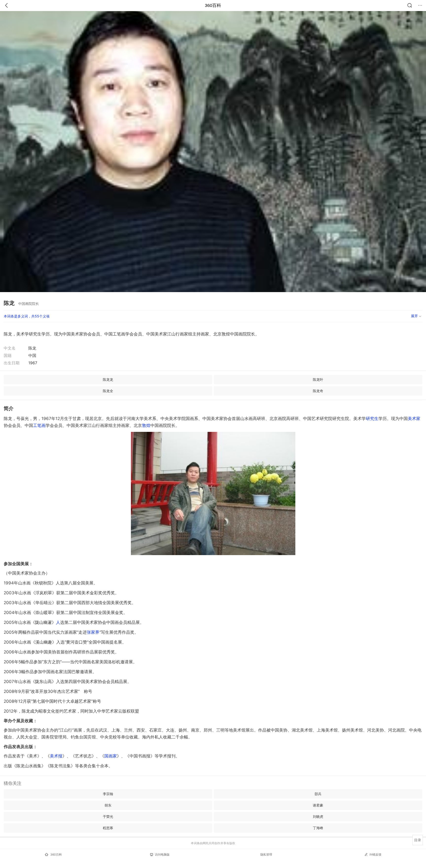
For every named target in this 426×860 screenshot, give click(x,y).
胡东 (108, 805)
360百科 (213, 5)
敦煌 (146, 425)
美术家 (414, 418)
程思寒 (108, 828)
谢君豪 (318, 805)
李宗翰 (108, 794)
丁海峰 (318, 828)
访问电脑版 (162, 854)
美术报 (56, 756)
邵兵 (318, 794)
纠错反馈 (375, 854)
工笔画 (39, 425)
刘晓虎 (318, 816)
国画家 (110, 756)
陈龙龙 (108, 379)
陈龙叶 (318, 379)
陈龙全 (108, 391)
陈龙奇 (318, 391)
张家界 (93, 632)
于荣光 (108, 816)
